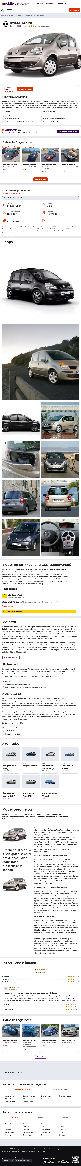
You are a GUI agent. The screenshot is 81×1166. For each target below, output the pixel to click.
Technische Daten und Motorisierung (15, 193)
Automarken (12, 15)
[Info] (46, 972)
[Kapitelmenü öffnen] (6, 10)
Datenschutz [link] (38, 1149)
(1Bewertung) (44, 26)
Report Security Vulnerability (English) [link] (33, 1151)
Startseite (3, 15)
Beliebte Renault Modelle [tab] (22, 1089)
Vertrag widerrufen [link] (20, 1149)
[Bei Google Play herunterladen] (63, 1162)
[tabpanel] (40, 1099)
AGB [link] (11, 1149)
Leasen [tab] (65, 1117)
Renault (20, 15)
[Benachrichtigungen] (71, 3)
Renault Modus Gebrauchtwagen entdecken (18, 147)
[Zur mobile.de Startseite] (18, 3)
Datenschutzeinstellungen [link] (52, 1149)
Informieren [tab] (15, 1117)
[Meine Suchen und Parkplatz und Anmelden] (76, 3)
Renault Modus (29, 15)
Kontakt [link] (30, 1149)
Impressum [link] (5, 1149)
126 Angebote (8, 91)
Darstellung (19, 1158)
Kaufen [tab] (40, 1117)
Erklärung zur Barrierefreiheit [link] (11, 1151)
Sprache (4, 1158)
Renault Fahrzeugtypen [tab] (59, 1089)
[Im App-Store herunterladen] (49, 1162)
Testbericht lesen (8, 606)
